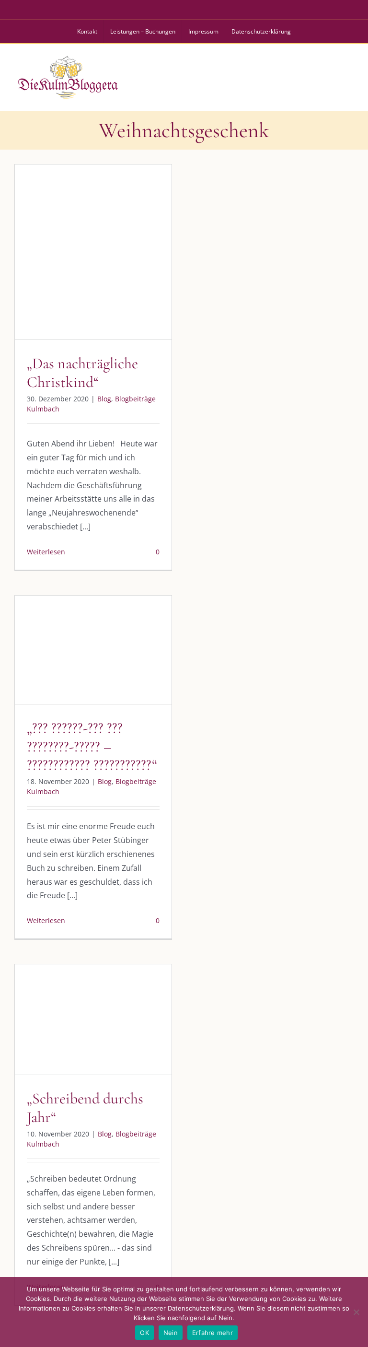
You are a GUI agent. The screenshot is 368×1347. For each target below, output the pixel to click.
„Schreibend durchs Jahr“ (85, 1107)
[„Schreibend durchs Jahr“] (93, 1019)
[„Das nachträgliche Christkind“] (93, 252)
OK (144, 1332)
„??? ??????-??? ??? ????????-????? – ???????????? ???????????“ (92, 746)
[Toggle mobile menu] (348, 75)
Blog (53, 272)
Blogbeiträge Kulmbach (101, 272)
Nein (170, 1332)
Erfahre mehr (212, 1332)
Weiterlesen (46, 551)
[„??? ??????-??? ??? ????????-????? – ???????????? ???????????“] (93, 650)
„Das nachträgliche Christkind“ (82, 372)
